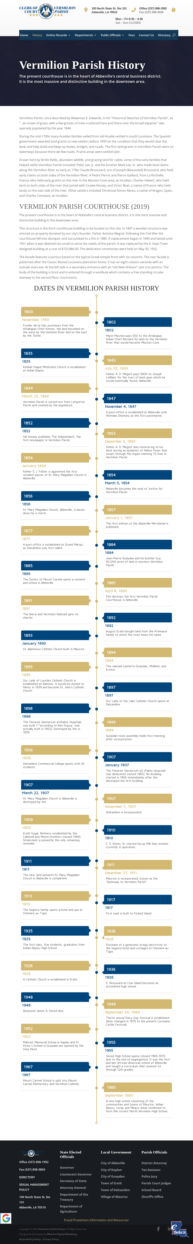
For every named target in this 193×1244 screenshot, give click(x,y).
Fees (132, 35)
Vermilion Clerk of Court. (52, 1229)
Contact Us (146, 35)
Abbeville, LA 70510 (32, 1207)
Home (24, 35)
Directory (164, 35)
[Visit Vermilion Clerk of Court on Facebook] (158, 1228)
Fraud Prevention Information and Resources (96, 1220)
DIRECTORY (27, 1177)
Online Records (56, 35)
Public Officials (111, 35)
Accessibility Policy (30, 1239)
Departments (84, 35)
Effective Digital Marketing (62, 1234)
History (37, 35)
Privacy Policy (51, 1239)
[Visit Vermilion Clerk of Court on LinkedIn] (170, 1228)
